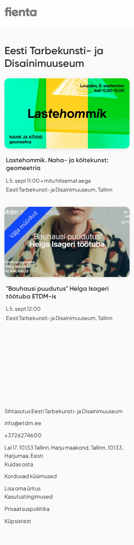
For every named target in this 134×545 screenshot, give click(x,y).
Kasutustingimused (28, 496)
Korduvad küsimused (30, 476)
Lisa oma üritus (22, 488)
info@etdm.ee (22, 423)
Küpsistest (17, 521)
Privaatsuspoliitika (27, 508)
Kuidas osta (18, 464)
